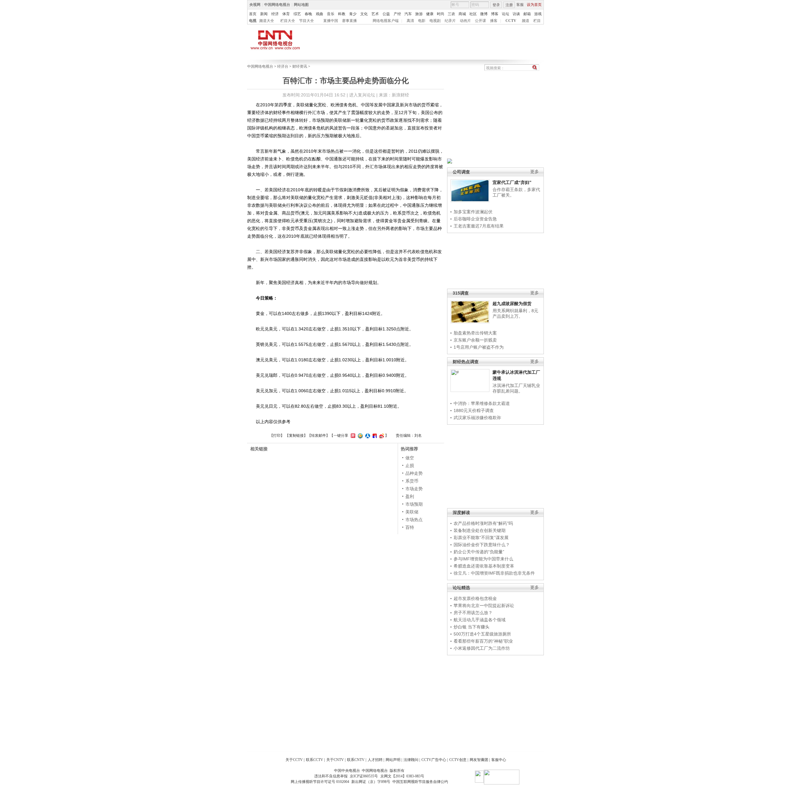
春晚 (308, 14)
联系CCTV (314, 760)
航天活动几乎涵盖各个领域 (479, 619)
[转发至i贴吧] (374, 435)
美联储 (411, 511)
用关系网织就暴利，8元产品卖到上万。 (515, 313)
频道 (525, 21)
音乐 (330, 14)
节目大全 (306, 21)
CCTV (510, 21)
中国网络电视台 (277, 4)
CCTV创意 (458, 760)
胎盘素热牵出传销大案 (475, 332)
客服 (520, 4)
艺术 (375, 14)
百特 (409, 527)
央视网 (254, 4)
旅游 (419, 14)
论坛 (505, 14)
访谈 (516, 14)
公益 (386, 14)
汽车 (408, 14)
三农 (451, 14)
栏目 (537, 21)
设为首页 (534, 4)
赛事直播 (349, 21)
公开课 (480, 21)
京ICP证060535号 (364, 776)
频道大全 (266, 21)
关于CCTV (294, 760)
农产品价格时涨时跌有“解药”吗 (483, 523)
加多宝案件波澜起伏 (473, 211)
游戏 (538, 14)
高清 (410, 21)
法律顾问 (411, 760)
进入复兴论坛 (362, 94)
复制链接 (296, 435)
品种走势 (414, 473)
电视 (252, 21)
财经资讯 (299, 66)
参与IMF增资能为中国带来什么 (483, 558)
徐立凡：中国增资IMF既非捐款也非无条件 (494, 573)
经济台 (282, 66)
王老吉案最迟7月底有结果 (479, 225)
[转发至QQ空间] (359, 435)
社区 (473, 14)
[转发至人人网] (367, 435)
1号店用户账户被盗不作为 (479, 347)
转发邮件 (318, 435)
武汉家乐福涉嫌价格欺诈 (477, 417)
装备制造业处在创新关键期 (479, 530)
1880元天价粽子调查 (474, 410)
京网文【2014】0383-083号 (402, 776)
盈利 (409, 496)
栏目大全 (287, 21)
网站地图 (301, 4)
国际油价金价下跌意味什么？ (482, 544)
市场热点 (414, 519)
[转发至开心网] (352, 435)
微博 (484, 14)
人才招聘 (375, 760)
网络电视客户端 (386, 21)
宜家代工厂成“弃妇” (512, 182)
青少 (353, 14)
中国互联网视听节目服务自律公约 (420, 782)
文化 (364, 14)
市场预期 (414, 504)
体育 (286, 14)
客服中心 (498, 760)
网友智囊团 (479, 760)
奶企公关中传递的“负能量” (479, 551)
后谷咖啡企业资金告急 (475, 218)
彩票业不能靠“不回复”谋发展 (481, 537)
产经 (397, 14)
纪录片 (450, 21)
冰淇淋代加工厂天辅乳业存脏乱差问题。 (516, 388)
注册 (509, 5)
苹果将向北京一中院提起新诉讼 (484, 605)
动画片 (465, 21)
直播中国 (330, 21)
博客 (494, 14)
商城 (462, 14)
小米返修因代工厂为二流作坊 (482, 648)
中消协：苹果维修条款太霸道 (482, 403)
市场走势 (414, 488)
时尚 (440, 14)
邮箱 (527, 14)
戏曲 (319, 14)
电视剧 (435, 21)
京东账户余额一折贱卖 (475, 340)
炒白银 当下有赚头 (471, 626)
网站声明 (393, 760)
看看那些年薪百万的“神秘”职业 (483, 641)
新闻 (264, 14)
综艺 (297, 14)
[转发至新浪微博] (381, 435)
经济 (275, 14)
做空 (409, 457)
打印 (277, 435)
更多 (534, 171)
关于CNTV (335, 760)
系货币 (411, 480)
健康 (430, 14)
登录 (496, 5)
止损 (409, 465)
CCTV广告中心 (433, 760)
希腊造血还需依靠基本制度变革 (484, 565)
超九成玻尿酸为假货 (512, 303)
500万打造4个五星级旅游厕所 (482, 633)
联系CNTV (356, 760)
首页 (252, 14)
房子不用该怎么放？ (473, 612)
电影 (421, 21)
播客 (493, 21)
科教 (341, 14)
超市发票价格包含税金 (475, 598)
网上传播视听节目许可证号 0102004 (320, 782)
